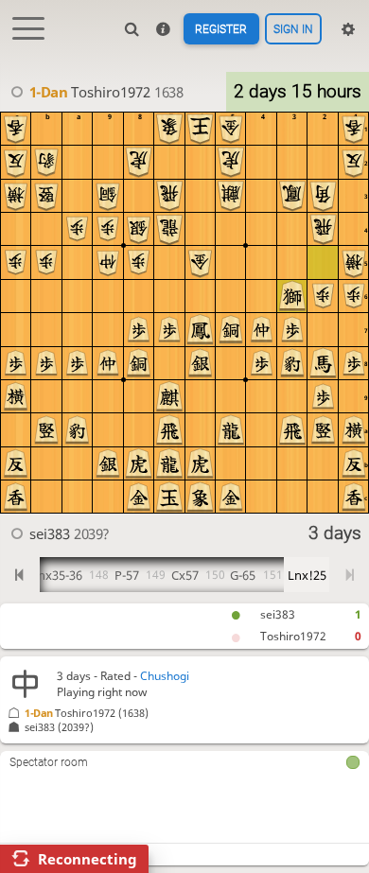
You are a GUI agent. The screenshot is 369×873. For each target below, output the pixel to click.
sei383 (277, 614)
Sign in (293, 29)
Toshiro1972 (293, 636)
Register (221, 29)
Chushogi (164, 676)
